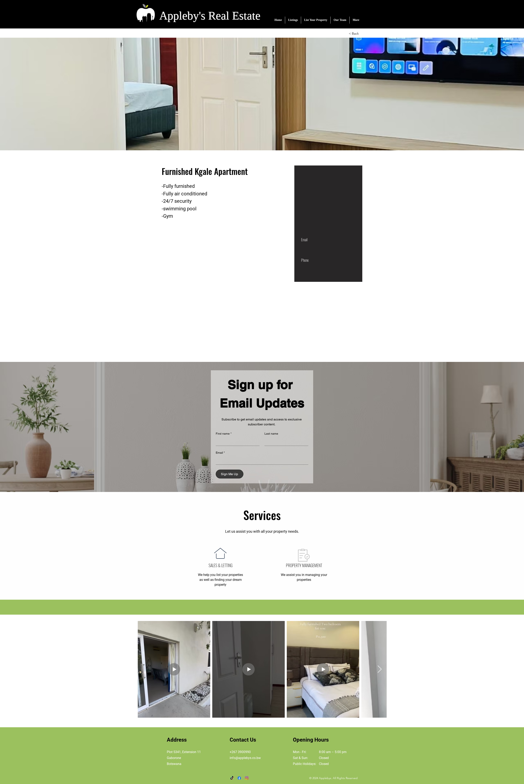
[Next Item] (379, 669)
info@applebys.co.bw (245, 758)
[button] (293, 20)
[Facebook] (239, 778)
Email (220, 452)
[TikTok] (232, 778)
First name (224, 433)
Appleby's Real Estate (209, 15)
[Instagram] (246, 778)
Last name (271, 433)
